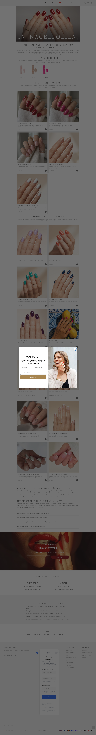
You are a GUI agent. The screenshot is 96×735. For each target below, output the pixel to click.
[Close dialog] (75, 349)
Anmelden (33, 377)
